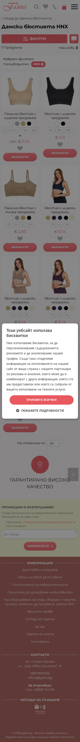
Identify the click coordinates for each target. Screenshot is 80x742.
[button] (40, 410)
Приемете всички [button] (41, 400)
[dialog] (40, 371)
